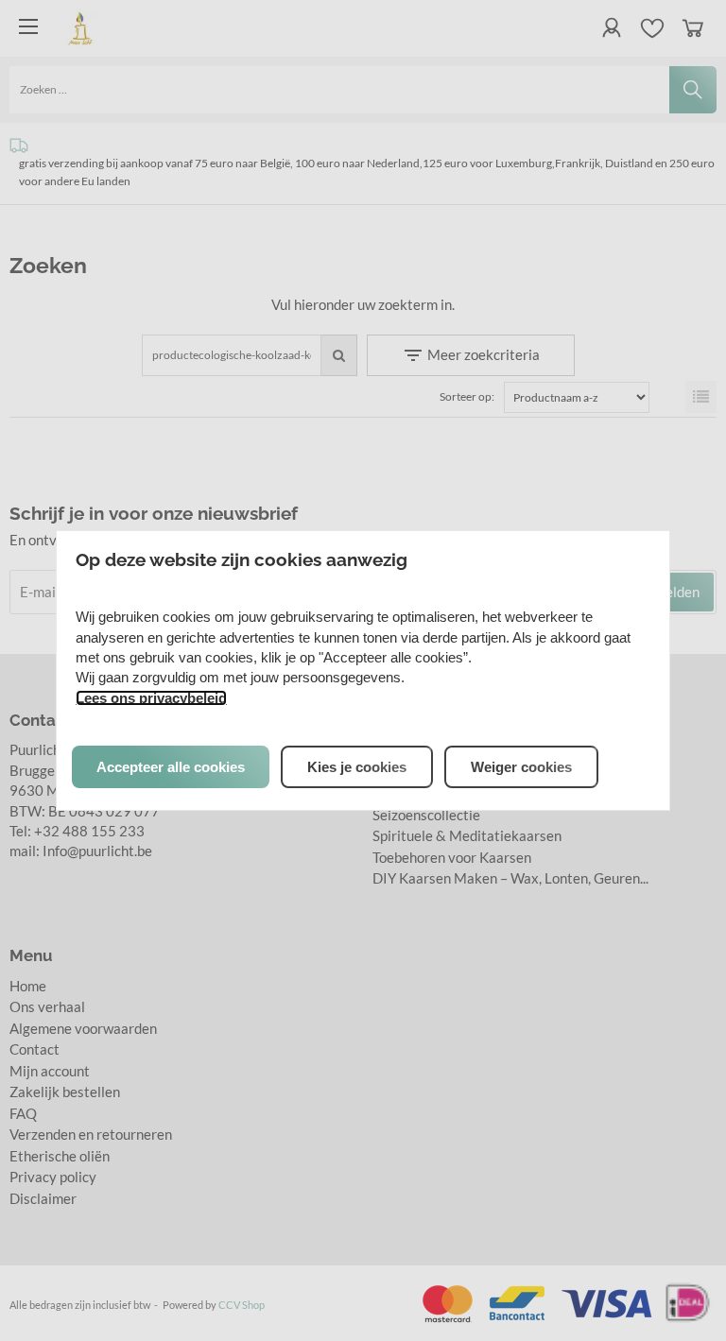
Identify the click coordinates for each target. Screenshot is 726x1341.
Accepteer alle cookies (170, 767)
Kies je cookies (356, 767)
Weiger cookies (521, 767)
